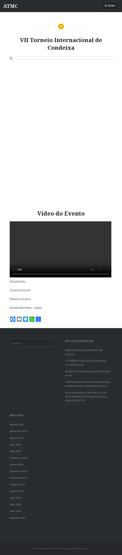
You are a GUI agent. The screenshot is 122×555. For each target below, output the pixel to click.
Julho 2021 (15, 444)
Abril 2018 (15, 511)
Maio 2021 (15, 451)
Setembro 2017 (18, 517)
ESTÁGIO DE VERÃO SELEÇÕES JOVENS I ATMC (88, 373)
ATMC (10, 6)
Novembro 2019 (18, 477)
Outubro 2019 (17, 484)
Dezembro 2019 (18, 471)
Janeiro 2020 (17, 464)
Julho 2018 (15, 497)
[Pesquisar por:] (33, 342)
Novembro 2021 (18, 431)
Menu (111, 5)
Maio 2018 (15, 504)
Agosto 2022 (17, 424)
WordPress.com (80, 548)
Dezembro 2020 (18, 457)
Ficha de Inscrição (20, 290)
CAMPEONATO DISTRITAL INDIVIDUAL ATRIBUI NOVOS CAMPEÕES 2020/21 (87, 384)
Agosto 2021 (17, 437)
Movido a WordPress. (43, 548)
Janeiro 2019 (17, 491)
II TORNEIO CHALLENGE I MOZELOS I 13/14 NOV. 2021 (86, 362)
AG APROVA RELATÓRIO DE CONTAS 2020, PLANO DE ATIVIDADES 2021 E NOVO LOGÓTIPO (86, 396)
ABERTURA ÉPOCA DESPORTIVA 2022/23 (83, 352)
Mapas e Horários (20, 298)
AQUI (38, 307)
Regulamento (18, 281)
